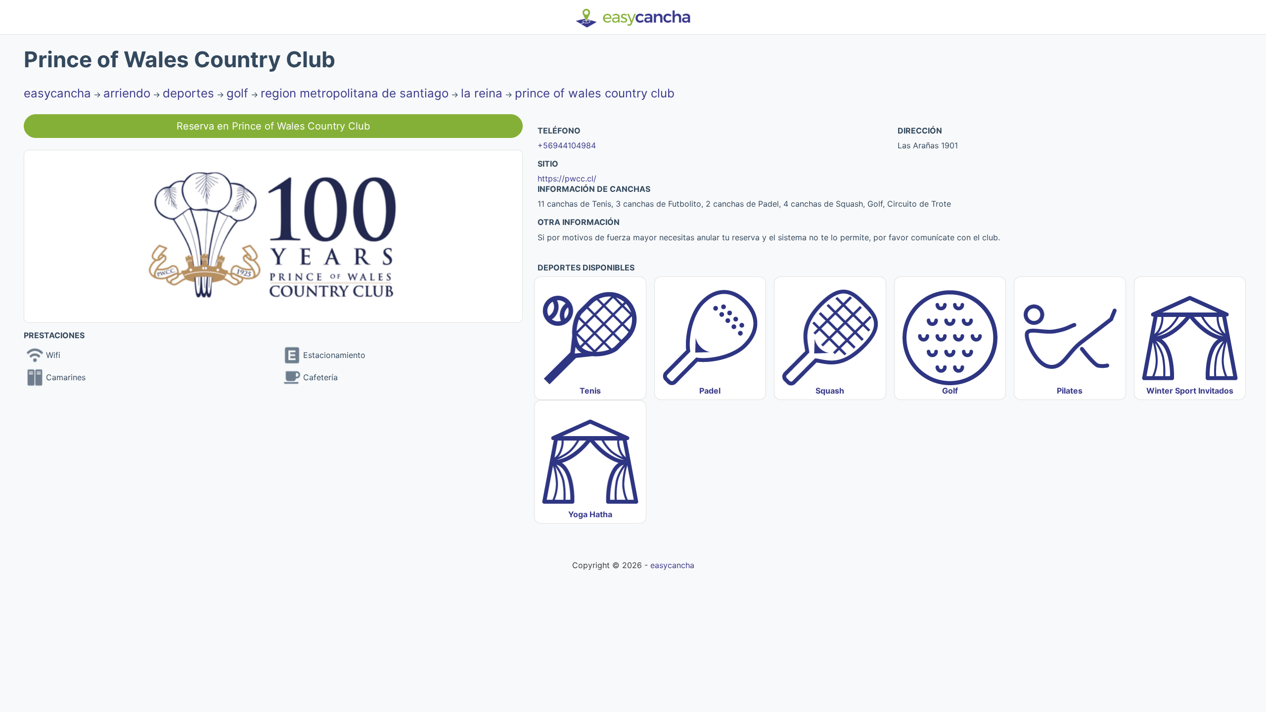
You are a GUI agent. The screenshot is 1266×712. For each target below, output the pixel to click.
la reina (481, 93)
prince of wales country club (595, 93)
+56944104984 (567, 145)
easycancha (57, 93)
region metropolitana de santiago (355, 93)
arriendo (126, 93)
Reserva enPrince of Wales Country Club (273, 126)
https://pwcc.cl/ (567, 178)
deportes (188, 93)
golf (237, 93)
